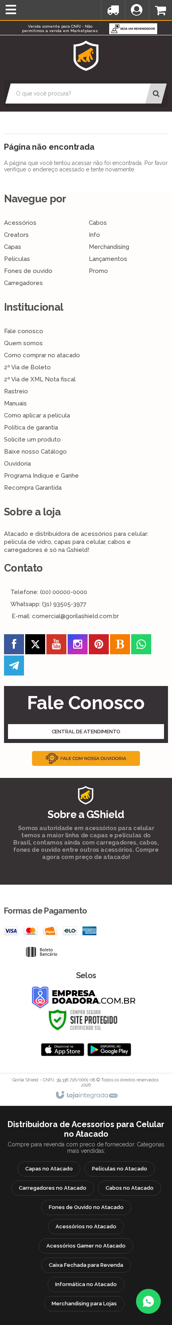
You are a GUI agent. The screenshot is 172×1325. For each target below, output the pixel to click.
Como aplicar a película (37, 415)
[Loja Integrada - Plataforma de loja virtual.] (86, 1095)
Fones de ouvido (28, 271)
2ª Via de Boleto (27, 367)
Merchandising (109, 246)
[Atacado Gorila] (86, 55)
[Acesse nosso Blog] (120, 645)
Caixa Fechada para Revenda (86, 1265)
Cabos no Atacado (130, 1188)
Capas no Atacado (49, 1169)
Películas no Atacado (119, 1169)
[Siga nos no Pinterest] (99, 645)
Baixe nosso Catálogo (35, 451)
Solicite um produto (32, 439)
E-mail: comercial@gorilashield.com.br (64, 616)
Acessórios (20, 222)
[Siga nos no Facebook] (14, 645)
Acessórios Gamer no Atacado (86, 1246)
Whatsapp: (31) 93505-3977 (47, 604)
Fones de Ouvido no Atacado (86, 1207)
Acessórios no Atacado (86, 1226)
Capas (12, 246)
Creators (16, 234)
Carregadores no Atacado (52, 1188)
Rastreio (16, 391)
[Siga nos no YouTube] (56, 645)
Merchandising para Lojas (84, 1304)
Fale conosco (23, 331)
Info (94, 234)
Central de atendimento (86, 732)
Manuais (15, 403)
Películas (17, 259)
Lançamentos (108, 259)
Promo (98, 271)
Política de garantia (31, 427)
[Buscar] (155, 93)
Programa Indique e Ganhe (41, 475)
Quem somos (23, 343)
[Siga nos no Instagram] (78, 645)
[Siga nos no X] (35, 645)
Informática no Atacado (86, 1284)
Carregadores (23, 283)
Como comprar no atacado (42, 355)
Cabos (98, 222)
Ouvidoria (17, 463)
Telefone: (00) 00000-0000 (48, 592)
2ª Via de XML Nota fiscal (40, 379)
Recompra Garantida (33, 487)
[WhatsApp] (148, 1301)
